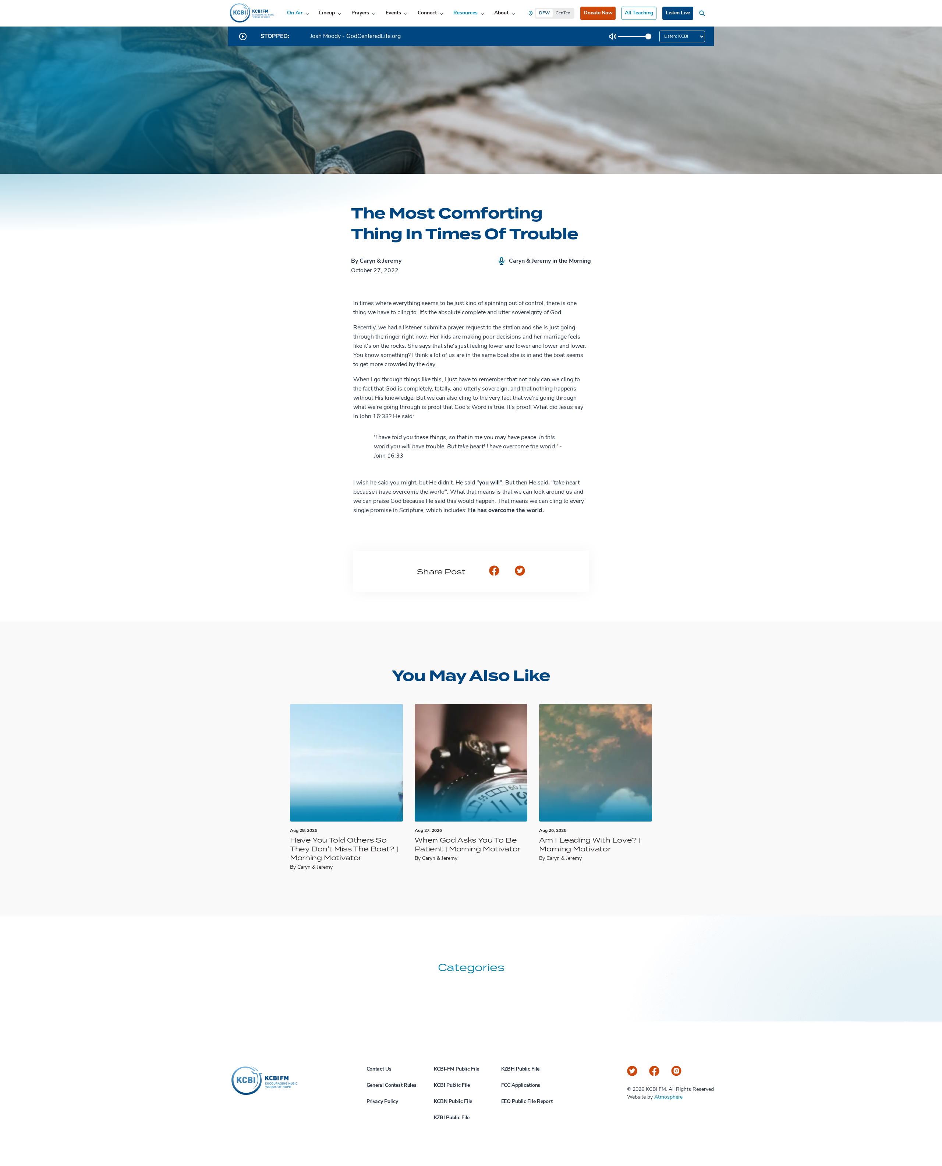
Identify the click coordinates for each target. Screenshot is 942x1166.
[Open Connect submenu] (441, 13)
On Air (294, 13)
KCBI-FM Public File (456, 1069)
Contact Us (379, 1069)
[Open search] (703, 13)
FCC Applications (521, 1085)
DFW (544, 13)
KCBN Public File (453, 1101)
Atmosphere (668, 1097)
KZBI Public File (452, 1118)
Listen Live (678, 13)
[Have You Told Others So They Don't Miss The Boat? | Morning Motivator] (346, 763)
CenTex (563, 13)
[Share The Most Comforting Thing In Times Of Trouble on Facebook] (494, 571)
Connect (427, 13)
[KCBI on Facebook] (654, 1071)
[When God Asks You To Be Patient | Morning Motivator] (471, 763)
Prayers (360, 13)
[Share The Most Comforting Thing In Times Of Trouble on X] (520, 571)
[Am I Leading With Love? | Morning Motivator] (595, 763)
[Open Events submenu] (406, 13)
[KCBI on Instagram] (676, 1071)
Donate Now (598, 13)
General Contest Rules (391, 1085)
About (501, 13)
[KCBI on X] (632, 1071)
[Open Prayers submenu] (374, 13)
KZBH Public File (520, 1069)
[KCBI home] (251, 13)
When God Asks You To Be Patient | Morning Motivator (467, 844)
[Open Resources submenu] (482, 13)
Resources (465, 13)
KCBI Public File (452, 1085)
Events (393, 13)
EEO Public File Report (527, 1101)
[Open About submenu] (513, 13)
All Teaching (639, 13)
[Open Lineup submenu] (339, 13)
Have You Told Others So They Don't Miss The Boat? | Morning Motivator (344, 848)
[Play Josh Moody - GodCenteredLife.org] (243, 36)
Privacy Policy (382, 1101)
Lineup (327, 13)
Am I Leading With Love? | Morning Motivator (589, 844)
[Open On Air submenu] (307, 13)
